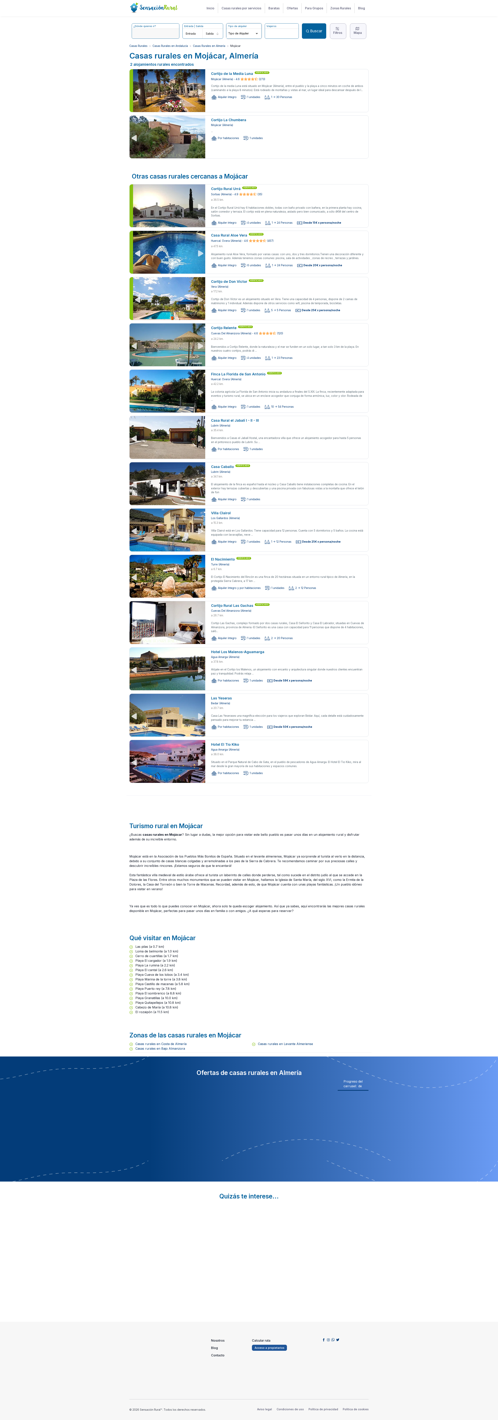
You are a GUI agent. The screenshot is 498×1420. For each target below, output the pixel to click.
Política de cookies (356, 1409)
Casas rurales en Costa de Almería (160, 1044)
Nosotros (217, 1340)
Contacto (217, 1355)
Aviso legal (264, 1409)
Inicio (210, 8)
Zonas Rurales (340, 8)
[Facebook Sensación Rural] (323, 1339)
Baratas (274, 8)
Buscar (316, 31)
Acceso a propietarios (269, 1347)
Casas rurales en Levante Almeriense (285, 1044)
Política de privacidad (323, 1409)
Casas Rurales (138, 45)
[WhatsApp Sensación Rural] (333, 1339)
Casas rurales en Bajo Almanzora (159, 1048)
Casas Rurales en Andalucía (170, 45)
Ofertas (292, 8)
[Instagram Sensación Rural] (328, 1339)
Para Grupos (314, 8)
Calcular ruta (261, 1340)
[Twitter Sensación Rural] (337, 1339)
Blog (361, 8)
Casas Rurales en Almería (209, 45)
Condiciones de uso (290, 1409)
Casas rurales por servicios (241, 8)
